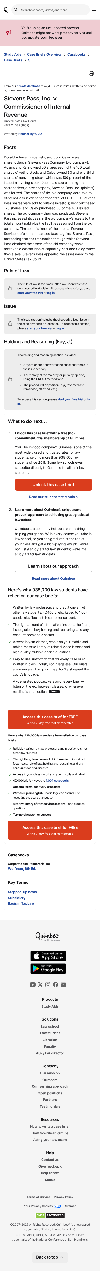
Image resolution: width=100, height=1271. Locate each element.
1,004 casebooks (57, 780)
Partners (50, 1100)
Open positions (50, 1093)
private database (28, 86)
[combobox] (50, 9)
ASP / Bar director (50, 1053)
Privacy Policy (63, 1196)
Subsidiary (16, 898)
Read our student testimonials (53, 497)
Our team (49, 1080)
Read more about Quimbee (53, 578)
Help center (50, 1173)
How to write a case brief (50, 1126)
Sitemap (70, 1206)
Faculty (50, 1046)
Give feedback (49, 1166)
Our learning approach (50, 1086)
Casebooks (76, 54)
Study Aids (12, 54)
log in (50, 293)
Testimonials (50, 1106)
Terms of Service (38, 1196)
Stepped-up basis (22, 892)
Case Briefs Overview (44, 54)
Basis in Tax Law (21, 903)
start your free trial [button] (30, 293)
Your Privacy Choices (38, 1206)
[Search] (16, 9)
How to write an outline (50, 1133)
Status (50, 1180)
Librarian (50, 1040)
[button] (53, 485)
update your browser (45, 37)
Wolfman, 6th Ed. (22, 869)
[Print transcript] (91, 73)
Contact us (50, 1159)
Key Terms (18, 882)
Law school (50, 1026)
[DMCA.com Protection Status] (50, 1215)
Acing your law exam (50, 1140)
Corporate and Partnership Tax (29, 864)
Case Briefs (13, 60)
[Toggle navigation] (94, 9)
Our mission (50, 1073)
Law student (50, 1033)
